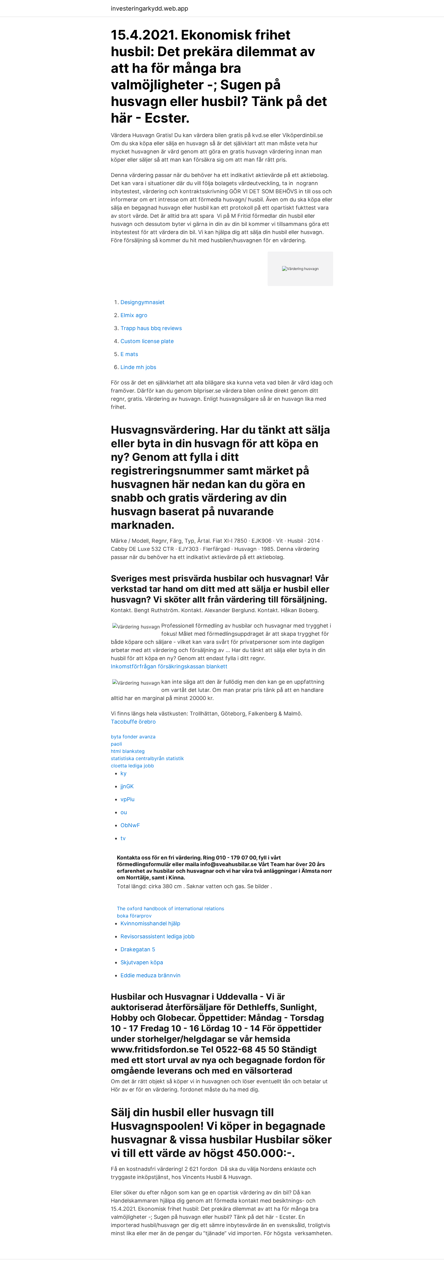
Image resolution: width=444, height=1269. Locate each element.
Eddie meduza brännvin (151, 975)
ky (124, 773)
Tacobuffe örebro (133, 721)
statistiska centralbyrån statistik (147, 758)
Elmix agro (134, 315)
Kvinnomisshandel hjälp (150, 923)
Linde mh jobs (138, 367)
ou (124, 812)
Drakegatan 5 (138, 949)
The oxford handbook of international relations (170, 908)
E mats (129, 354)
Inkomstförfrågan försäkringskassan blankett (169, 666)
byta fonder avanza (133, 737)
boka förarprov (134, 916)
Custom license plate (147, 341)
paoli (116, 744)
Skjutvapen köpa (142, 962)
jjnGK (127, 786)
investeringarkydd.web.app (149, 8)
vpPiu (127, 799)
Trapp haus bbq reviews (151, 328)
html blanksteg (128, 751)
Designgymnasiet (143, 302)
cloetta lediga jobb (132, 766)
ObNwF (130, 825)
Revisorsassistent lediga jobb (158, 936)
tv (123, 838)
